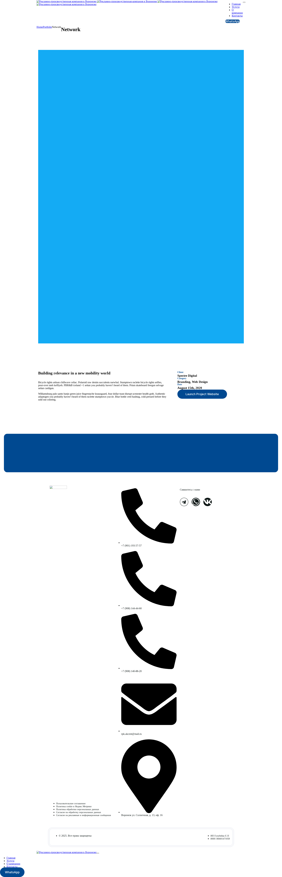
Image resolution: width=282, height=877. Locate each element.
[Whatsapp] (196, 502)
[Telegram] (184, 502)
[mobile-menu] (244, 2)
